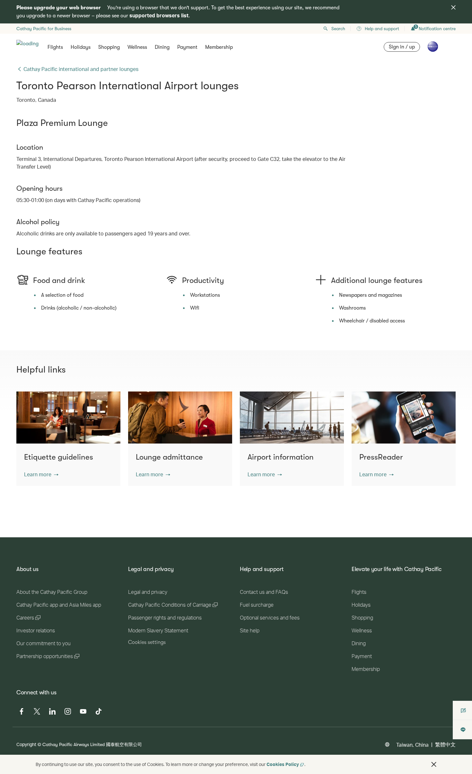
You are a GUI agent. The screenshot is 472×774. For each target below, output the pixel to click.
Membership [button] (219, 47)
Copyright (26, 744)
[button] (41, 474)
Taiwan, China (412, 744)
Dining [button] (162, 47)
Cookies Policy (283, 764)
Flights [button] (55, 47)
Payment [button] (187, 47)
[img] (453, 7)
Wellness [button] (137, 47)
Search (338, 28)
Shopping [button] (109, 47)
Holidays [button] (81, 47)
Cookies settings (147, 642)
